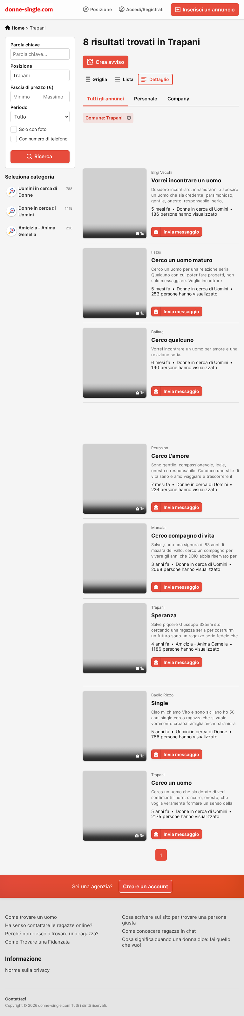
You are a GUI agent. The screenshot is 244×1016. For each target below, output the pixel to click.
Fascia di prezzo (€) (32, 87)
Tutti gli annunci (105, 99)
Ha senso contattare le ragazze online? (48, 925)
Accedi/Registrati (144, 9)
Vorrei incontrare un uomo (186, 180)
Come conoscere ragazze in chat (159, 931)
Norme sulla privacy (27, 970)
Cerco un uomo (171, 783)
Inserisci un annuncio (208, 9)
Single (159, 703)
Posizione (100, 9)
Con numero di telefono (43, 138)
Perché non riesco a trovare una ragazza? (51, 934)
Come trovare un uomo (31, 917)
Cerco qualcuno (172, 340)
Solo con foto (32, 129)
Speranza (164, 615)
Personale (145, 99)
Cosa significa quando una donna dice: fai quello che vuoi (176, 942)
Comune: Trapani (104, 117)
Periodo (19, 107)
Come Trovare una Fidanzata (37, 942)
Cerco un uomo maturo (181, 260)
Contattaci (15, 998)
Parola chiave (25, 44)
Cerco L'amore (170, 456)
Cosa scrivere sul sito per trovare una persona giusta (174, 920)
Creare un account (145, 886)
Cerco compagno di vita (182, 535)
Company (178, 99)
